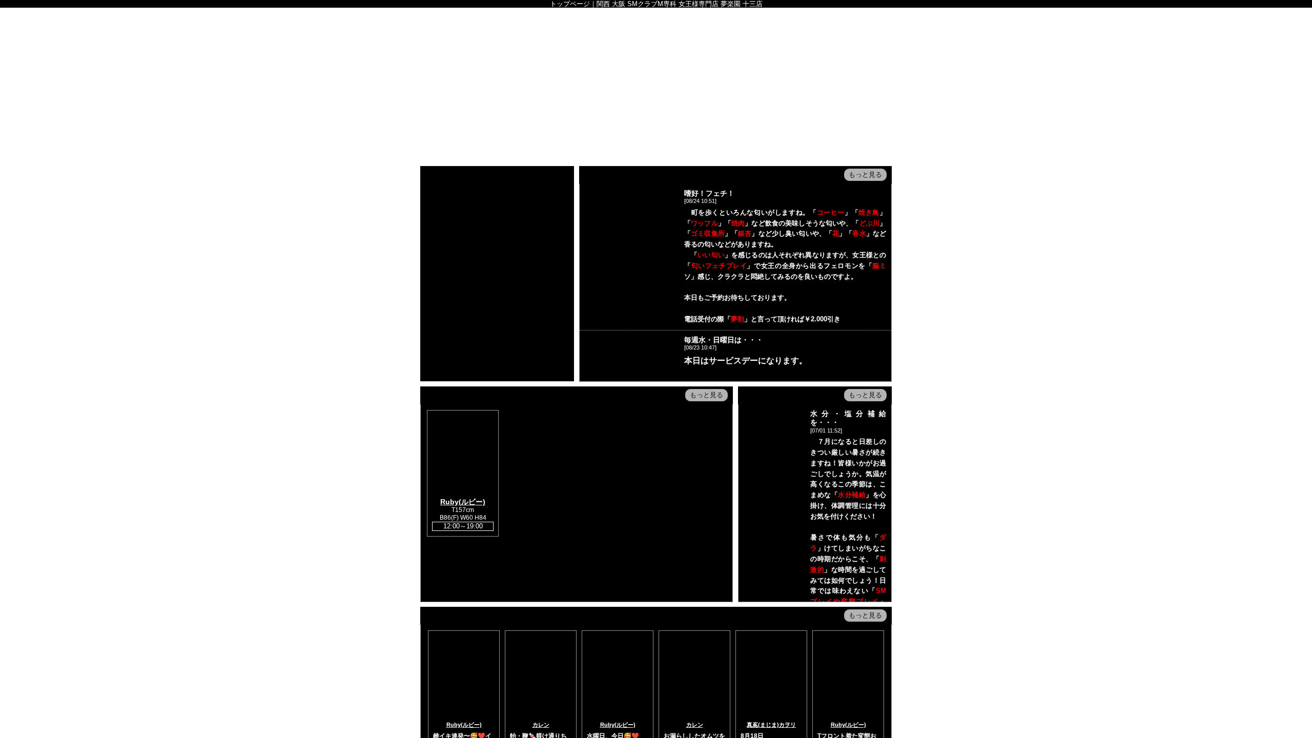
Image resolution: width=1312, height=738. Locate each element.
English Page (499, 121)
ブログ (813, 98)
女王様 (551, 98)
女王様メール (551, 121)
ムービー (760, 98)
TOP (447, 98)
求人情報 (604, 121)
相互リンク (656, 121)
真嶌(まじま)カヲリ (771, 725)
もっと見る (865, 174)
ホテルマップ (865, 98)
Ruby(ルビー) (462, 502)
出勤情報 (604, 98)
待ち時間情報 (656, 98)
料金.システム (499, 98)
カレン (540, 725)
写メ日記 (708, 98)
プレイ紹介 (447, 121)
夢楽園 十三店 (656, 47)
